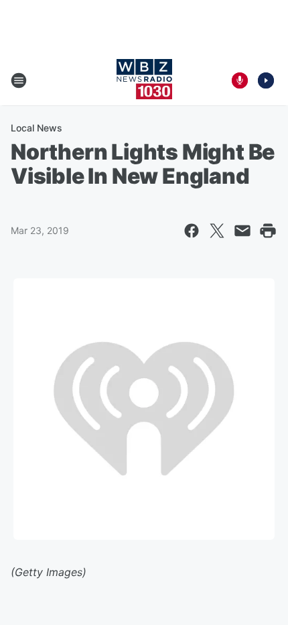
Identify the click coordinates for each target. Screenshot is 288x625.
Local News (36, 127)
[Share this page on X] (217, 230)
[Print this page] (268, 230)
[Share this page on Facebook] (191, 230)
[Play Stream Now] (266, 80)
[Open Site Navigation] (19, 80)
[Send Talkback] (240, 80)
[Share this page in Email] (242, 230)
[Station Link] (144, 80)
